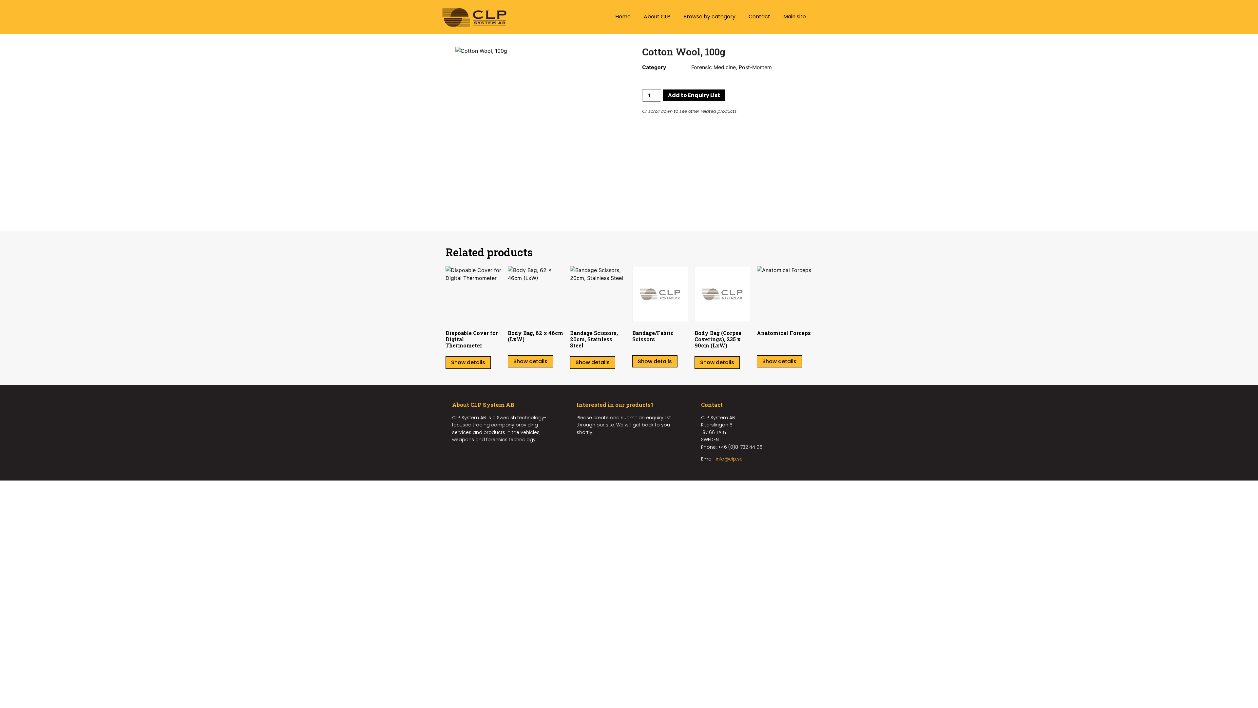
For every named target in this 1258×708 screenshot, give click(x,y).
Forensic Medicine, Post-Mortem (731, 67)
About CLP (657, 16)
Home (623, 16)
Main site (794, 16)
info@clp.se (729, 459)
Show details (468, 362)
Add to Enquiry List (694, 95)
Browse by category (709, 16)
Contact (759, 16)
